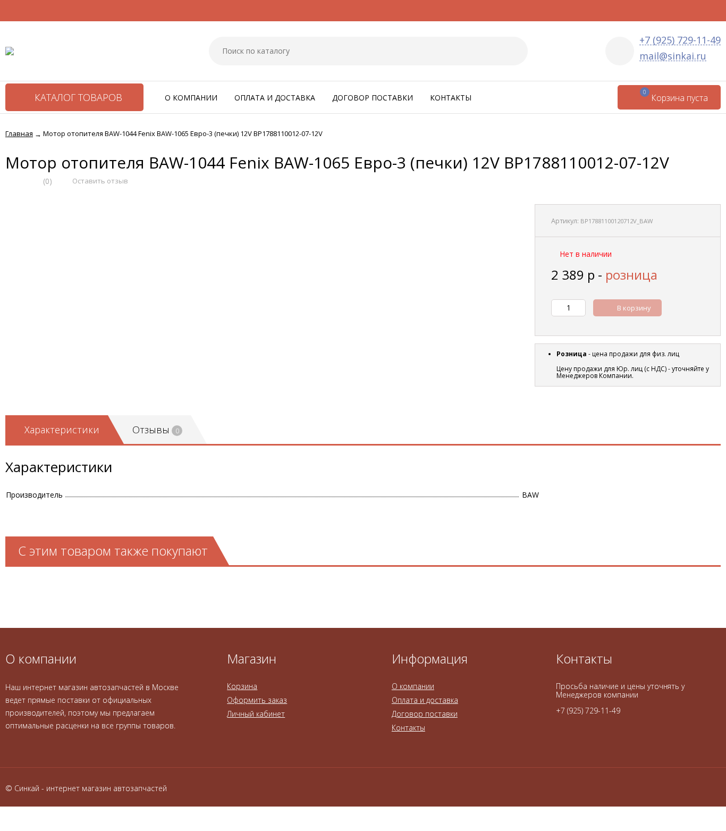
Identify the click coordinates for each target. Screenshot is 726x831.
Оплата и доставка (274, 98)
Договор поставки (372, 98)
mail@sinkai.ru (672, 56)
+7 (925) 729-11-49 (680, 40)
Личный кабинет (256, 714)
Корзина (242, 686)
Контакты (450, 98)
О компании (191, 98)
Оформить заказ (257, 700)
